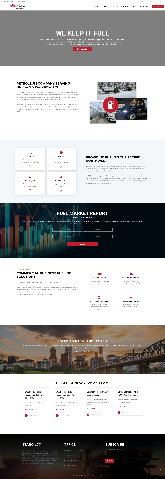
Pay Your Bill (143, 1)
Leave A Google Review (71, 465)
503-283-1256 (69, 456)
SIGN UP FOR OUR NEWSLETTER (114, 449)
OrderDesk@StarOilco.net (72, 460)
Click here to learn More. (87, 224)
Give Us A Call (82, 49)
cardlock (43, 92)
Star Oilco (26, 345)
